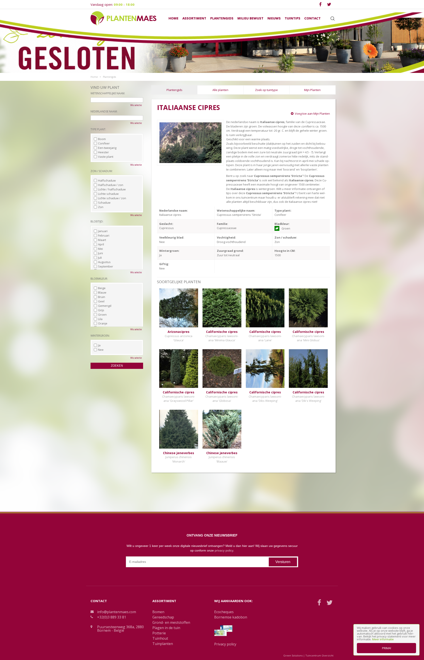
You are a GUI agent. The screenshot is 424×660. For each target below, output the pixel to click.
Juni (100, 253)
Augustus (104, 262)
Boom (102, 138)
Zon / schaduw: (102, 171)
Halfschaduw (107, 180)
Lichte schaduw (108, 193)
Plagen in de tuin (166, 627)
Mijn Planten (312, 90)
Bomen (158, 611)
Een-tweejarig (107, 147)
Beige (102, 288)
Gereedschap (163, 617)
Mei (100, 248)
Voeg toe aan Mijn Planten (312, 114)
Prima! (386, 648)
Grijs (101, 310)
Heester (103, 152)
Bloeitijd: (97, 221)
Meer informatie (383, 639)
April (101, 244)
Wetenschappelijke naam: (108, 93)
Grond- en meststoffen (171, 622)
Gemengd (104, 305)
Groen (102, 314)
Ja (99, 345)
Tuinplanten (162, 643)
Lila (100, 319)
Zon (100, 207)
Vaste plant (105, 156)
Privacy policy (225, 644)
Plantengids (174, 90)
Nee (101, 349)
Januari (103, 231)
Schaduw (104, 202)
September (105, 266)
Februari (103, 235)
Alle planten (220, 90)
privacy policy (224, 550)
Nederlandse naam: (104, 111)
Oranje (102, 323)
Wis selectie (136, 105)
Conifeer (104, 143)
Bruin (101, 296)
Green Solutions (293, 655)
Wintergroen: (100, 336)
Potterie (159, 633)
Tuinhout (160, 638)
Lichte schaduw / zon (112, 198)
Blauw (102, 292)
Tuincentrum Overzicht (319, 655)
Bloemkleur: (99, 279)
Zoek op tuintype (266, 90)
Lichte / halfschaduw (112, 189)
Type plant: (98, 129)
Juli (100, 257)
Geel (101, 301)
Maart (102, 239)
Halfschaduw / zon (110, 184)
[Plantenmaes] (123, 18)
